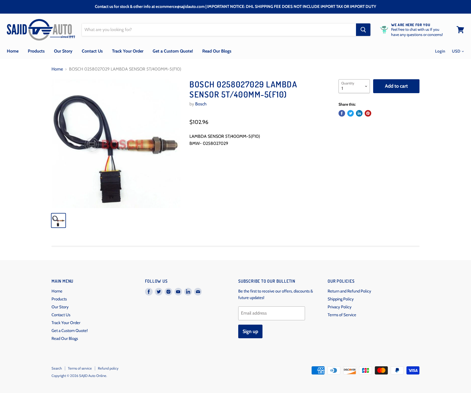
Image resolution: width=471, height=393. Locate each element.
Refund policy (108, 368)
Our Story (63, 51)
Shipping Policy (341, 299)
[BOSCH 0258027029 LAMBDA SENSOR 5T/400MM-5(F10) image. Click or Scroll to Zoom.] (116, 143)
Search (57, 368)
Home (13, 51)
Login (440, 51)
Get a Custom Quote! (173, 51)
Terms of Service (342, 314)
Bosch (201, 103)
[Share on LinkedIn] (359, 113)
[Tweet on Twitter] (350, 113)
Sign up (250, 331)
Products (36, 51)
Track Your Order (127, 51)
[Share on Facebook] (342, 113)
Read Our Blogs (216, 51)
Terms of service (80, 368)
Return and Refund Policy (349, 291)
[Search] (363, 29)
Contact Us (92, 51)
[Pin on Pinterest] (368, 113)
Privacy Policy (340, 306)
